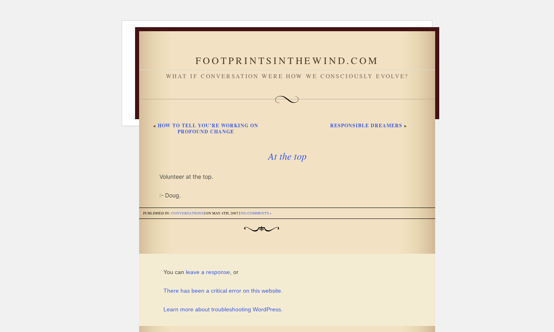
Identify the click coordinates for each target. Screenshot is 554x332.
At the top (287, 155)
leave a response (208, 272)
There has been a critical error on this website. (223, 290)
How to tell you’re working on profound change (208, 128)
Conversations (187, 213)
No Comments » (256, 213)
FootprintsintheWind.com (286, 60)
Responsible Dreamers (366, 125)
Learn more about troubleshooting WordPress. (223, 309)
